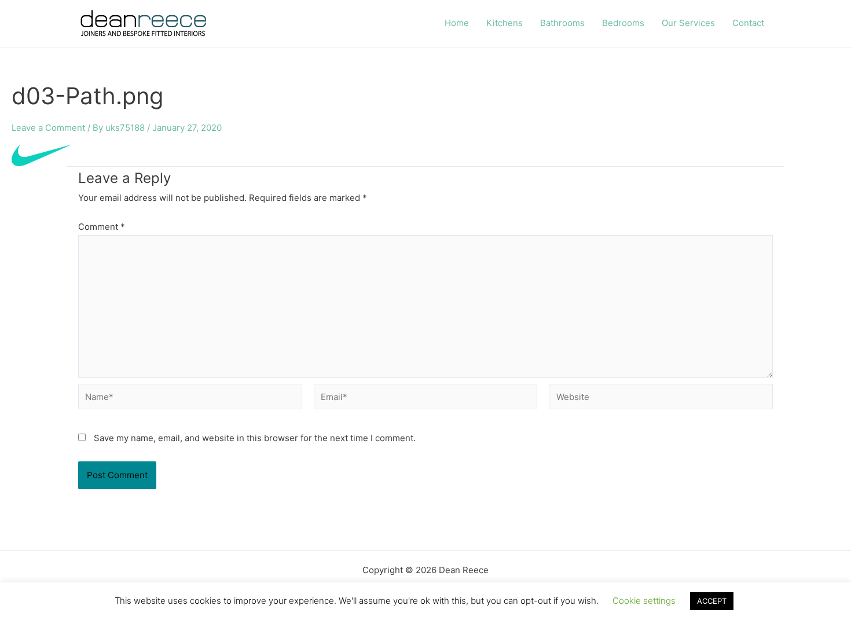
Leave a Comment (48, 127)
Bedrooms (623, 22)
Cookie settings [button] (644, 600)
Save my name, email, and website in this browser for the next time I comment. (255, 437)
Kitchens (504, 22)
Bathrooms (562, 22)
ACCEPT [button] (712, 601)
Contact (748, 22)
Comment (101, 226)
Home (457, 22)
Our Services (688, 22)
